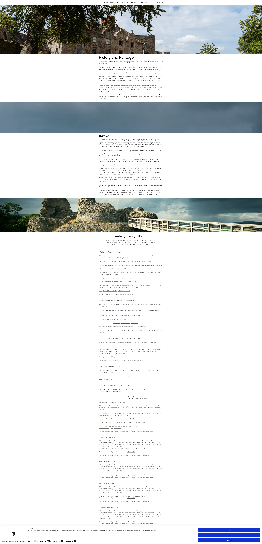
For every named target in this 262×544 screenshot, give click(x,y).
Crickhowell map (104, 428)
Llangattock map (116, 428)
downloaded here (138, 357)
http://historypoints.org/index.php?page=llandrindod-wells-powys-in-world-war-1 (122, 327)
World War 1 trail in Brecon (106, 380)
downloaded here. (131, 278)
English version (106, 357)
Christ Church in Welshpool (107, 342)
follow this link (131, 452)
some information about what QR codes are (116, 330)
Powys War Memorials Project (144, 455)
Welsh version (106, 360)
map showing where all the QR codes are (125, 323)
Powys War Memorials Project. (144, 432)
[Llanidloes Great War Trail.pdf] (131, 397)
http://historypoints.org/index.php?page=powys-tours (115, 319)
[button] (114, 2)
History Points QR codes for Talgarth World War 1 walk (114, 291)
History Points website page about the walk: (127, 315)
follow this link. (131, 522)
